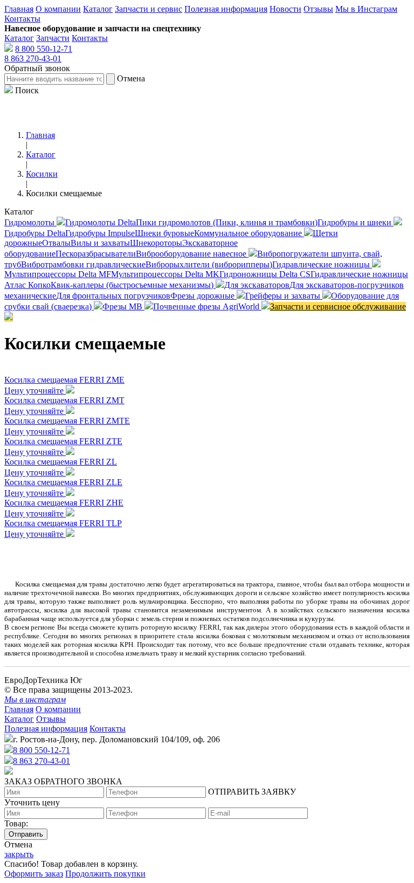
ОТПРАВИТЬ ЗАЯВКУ (252, 791)
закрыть (18, 854)
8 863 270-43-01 (32, 58)
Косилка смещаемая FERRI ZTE (63, 441)
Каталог (98, 8)
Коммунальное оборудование (249, 233)
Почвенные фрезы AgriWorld (207, 306)
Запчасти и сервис (148, 8)
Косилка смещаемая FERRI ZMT (64, 400)
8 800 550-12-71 (43, 48)
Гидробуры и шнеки (356, 222)
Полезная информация (225, 8)
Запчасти (53, 38)
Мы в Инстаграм (366, 8)
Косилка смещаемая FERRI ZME (64, 379)
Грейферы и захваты (283, 295)
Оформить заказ (33, 873)
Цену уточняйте (35, 390)
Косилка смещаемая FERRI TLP (63, 523)
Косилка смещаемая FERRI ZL (60, 461)
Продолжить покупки (105, 873)
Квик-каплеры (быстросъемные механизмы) (133, 284)
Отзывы (318, 8)
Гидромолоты (30, 222)
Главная (18, 8)
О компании (58, 8)
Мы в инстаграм (35, 699)
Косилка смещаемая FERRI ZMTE (67, 420)
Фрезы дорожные (203, 295)
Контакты (22, 18)
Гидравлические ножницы (322, 264)
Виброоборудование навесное (192, 253)
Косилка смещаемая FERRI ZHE (63, 502)
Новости (285, 8)
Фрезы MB (123, 306)
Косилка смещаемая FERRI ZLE (63, 482)
